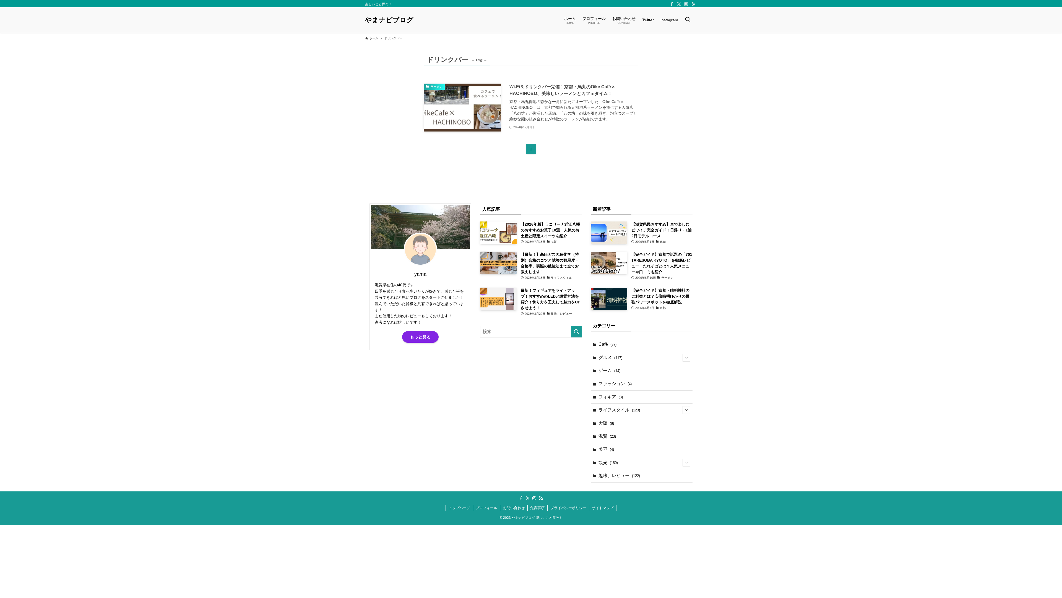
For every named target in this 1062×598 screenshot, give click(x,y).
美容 (606, 449)
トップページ (459, 508)
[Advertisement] (420, 397)
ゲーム (609, 370)
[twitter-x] (679, 4)
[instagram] (686, 4)
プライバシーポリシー (568, 508)
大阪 (606, 423)
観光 (608, 462)
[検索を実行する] (576, 331)
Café (607, 344)
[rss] (693, 4)
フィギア (610, 397)
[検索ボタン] (687, 20)
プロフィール (486, 508)
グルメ (610, 357)
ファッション (615, 383)
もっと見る (420, 337)
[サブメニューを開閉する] (686, 358)
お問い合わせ (514, 508)
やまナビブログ (389, 20)
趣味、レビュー (619, 475)
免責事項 (537, 508)
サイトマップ (602, 508)
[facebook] (671, 4)
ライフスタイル (619, 410)
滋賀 (607, 436)
